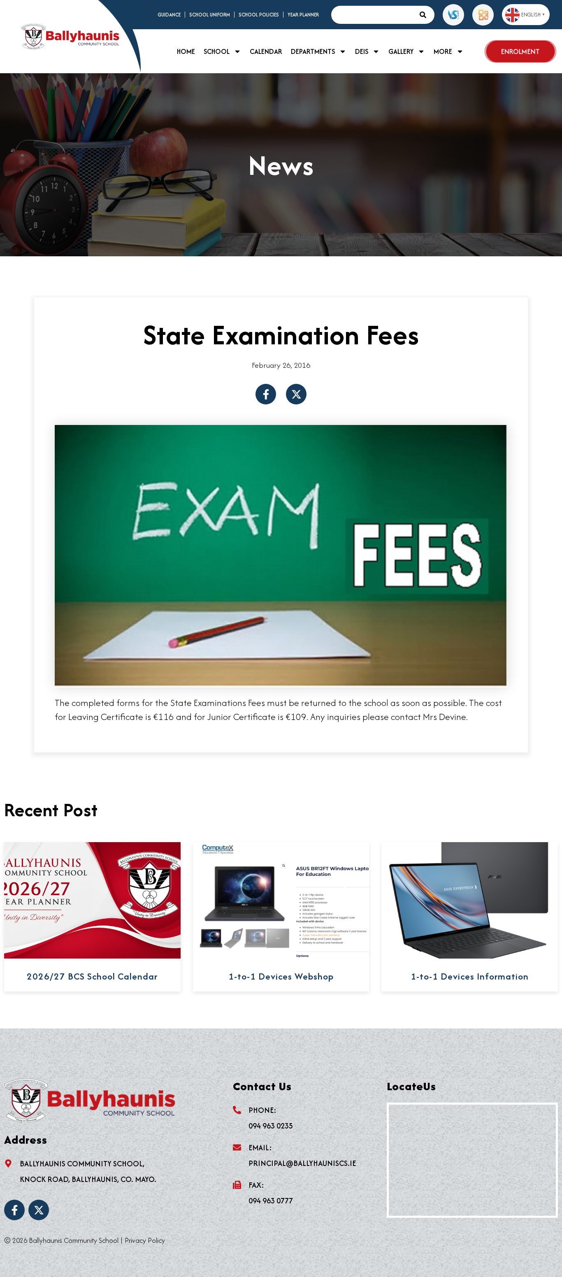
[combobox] (373, 15)
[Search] (425, 15)
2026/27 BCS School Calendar (92, 976)
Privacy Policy (145, 1240)
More (443, 51)
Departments (313, 51)
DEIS (361, 51)
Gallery (400, 51)
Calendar (266, 51)
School (217, 51)
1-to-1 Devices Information (470, 976)
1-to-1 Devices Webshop (281, 976)
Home (186, 51)
